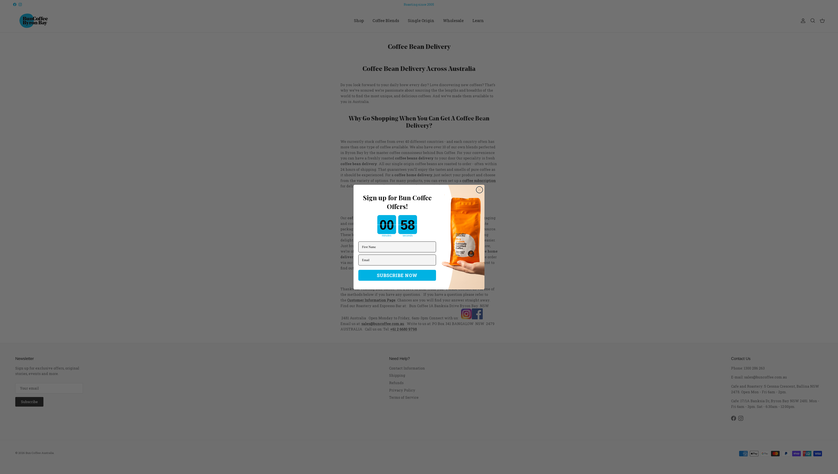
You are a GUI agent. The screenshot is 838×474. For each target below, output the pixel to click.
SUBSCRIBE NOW (397, 275)
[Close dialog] (479, 190)
